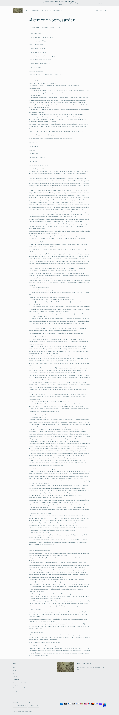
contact (96, 667)
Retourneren (16, 685)
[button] (46, 10)
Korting (15, 676)
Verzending (16, 679)
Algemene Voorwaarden (19, 688)
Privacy (15, 691)
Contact (15, 670)
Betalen (15, 673)
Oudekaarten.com (20, 711)
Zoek (14, 667)
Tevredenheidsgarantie (19, 682)
